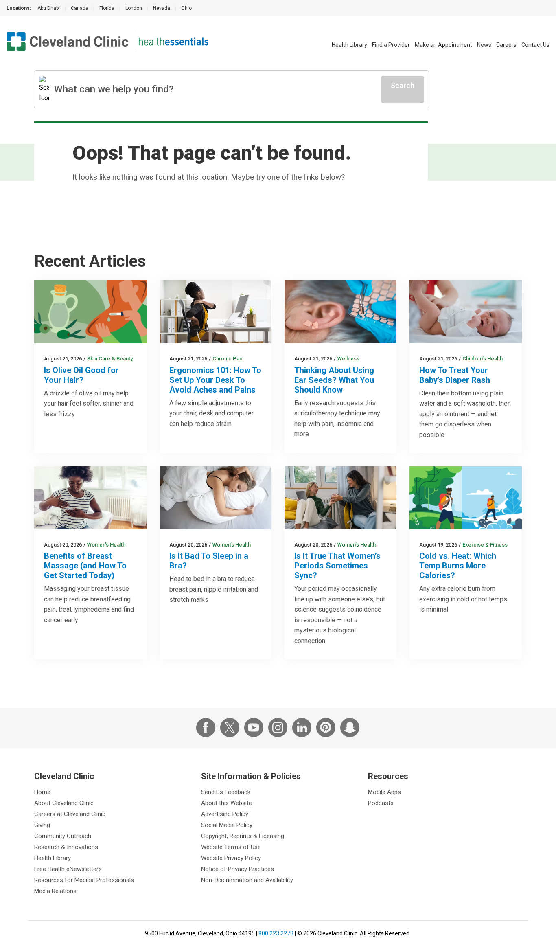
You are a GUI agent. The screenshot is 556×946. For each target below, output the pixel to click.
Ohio (186, 8)
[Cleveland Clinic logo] (68, 41)
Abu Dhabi (48, 8)
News (484, 45)
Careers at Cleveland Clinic (69, 814)
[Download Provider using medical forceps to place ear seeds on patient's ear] (340, 311)
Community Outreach (62, 836)
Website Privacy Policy (231, 858)
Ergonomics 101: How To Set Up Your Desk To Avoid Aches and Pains (215, 380)
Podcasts (381, 803)
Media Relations (55, 891)
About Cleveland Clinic (64, 803)
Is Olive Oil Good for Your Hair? (81, 375)
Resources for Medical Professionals (84, 880)
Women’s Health (106, 545)
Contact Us (535, 45)
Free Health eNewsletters (68, 869)
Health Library (349, 45)
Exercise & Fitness (485, 545)
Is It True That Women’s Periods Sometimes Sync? (337, 565)
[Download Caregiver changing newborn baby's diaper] (465, 311)
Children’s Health (482, 359)
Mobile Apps (384, 792)
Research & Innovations (66, 847)
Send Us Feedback (225, 792)
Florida (106, 8)
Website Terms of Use (231, 847)
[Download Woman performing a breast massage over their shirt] (90, 497)
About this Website (226, 803)
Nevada (161, 8)
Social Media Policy (226, 825)
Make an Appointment (443, 45)
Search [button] (402, 85)
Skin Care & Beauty (110, 359)
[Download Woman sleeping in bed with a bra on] (215, 497)
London (133, 8)
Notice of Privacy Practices (237, 869)
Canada (79, 8)
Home (42, 792)
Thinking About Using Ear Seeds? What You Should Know (334, 380)
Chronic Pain (227, 359)
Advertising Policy (224, 814)
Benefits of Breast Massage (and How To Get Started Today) (85, 565)
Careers (506, 45)
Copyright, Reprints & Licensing (242, 836)
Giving (42, 825)
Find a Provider (391, 45)
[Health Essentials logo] (173, 41)
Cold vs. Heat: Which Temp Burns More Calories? (457, 565)
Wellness (348, 359)
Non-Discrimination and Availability (247, 880)
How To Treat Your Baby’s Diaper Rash (454, 375)
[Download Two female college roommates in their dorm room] (340, 497)
